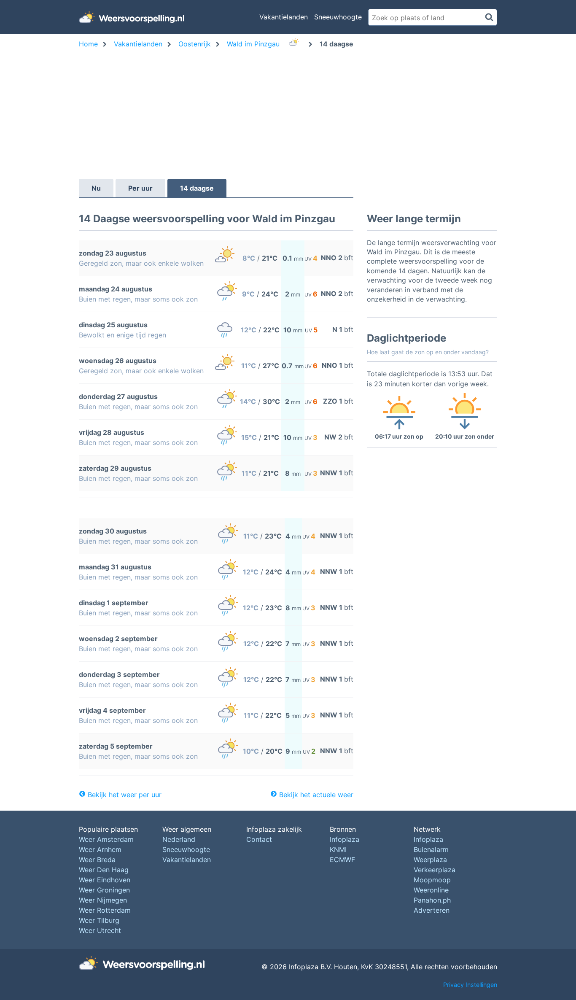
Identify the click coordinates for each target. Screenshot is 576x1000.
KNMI (338, 849)
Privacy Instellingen (470, 984)
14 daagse (197, 188)
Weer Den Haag (104, 869)
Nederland (178, 839)
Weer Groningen (104, 890)
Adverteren (431, 910)
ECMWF (342, 859)
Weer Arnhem (100, 849)
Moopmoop (432, 880)
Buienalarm (431, 849)
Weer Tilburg (99, 920)
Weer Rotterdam (105, 910)
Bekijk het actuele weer (316, 794)
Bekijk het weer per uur (124, 794)
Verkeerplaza (434, 869)
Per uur (140, 188)
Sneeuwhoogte (338, 17)
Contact (259, 839)
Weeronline (431, 890)
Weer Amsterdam (106, 839)
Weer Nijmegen (103, 900)
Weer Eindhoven (104, 880)
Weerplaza (430, 859)
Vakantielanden (283, 17)
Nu (96, 188)
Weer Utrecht (100, 930)
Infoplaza (344, 839)
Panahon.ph (432, 900)
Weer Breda (97, 859)
